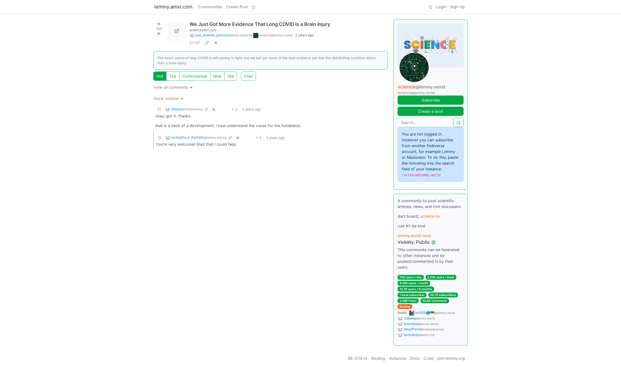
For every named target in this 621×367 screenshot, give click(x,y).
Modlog (405, 306)
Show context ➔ (168, 98)
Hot (159, 76)
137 (197, 42)
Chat (248, 76)
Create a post (430, 111)
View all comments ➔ (173, 87)
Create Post (237, 6)
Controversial (194, 76)
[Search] (430, 7)
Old (231, 76)
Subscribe (431, 100)
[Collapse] (159, 109)
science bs (430, 216)
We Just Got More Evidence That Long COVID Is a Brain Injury (259, 24)
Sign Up (457, 6)
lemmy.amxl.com (173, 7)
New (217, 76)
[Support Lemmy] (253, 7)
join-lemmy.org (451, 358)
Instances (397, 358)
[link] (207, 42)
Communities (210, 6)
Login (441, 6)
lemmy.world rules (414, 235)
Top (172, 76)
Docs (415, 358)
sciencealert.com (202, 30)
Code (428, 358)
